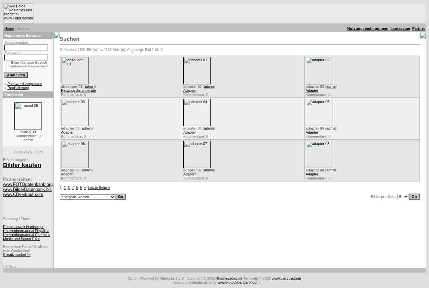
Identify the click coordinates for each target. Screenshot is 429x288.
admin (90, 86)
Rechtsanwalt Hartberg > (23, 227)
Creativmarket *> (16, 255)
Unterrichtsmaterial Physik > (26, 231)
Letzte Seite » (99, 188)
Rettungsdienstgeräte (78, 90)
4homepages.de (229, 278)
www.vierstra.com (286, 278)
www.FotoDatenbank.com (238, 282)
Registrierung (18, 88)
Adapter (189, 90)
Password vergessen (24, 84)
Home (9, 28)
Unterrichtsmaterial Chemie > (26, 235)
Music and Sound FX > (21, 239)
